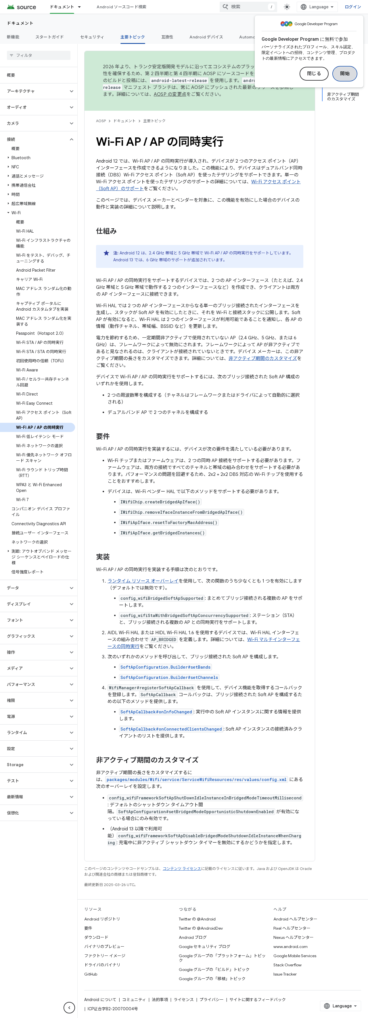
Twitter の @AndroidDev (201, 928)
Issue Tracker (285, 974)
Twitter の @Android (197, 919)
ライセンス (184, 999)
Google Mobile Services (294, 955)
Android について (100, 999)
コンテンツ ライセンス (182, 868)
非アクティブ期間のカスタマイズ (263, 358)
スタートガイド (49, 37)
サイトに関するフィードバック (257, 999)
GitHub (90, 974)
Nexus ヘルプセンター (293, 937)
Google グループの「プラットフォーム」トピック (222, 958)
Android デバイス (206, 37)
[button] (34, 91)
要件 (88, 928)
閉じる (314, 74)
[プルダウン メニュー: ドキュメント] (82, 7)
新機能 (13, 37)
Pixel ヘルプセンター (291, 928)
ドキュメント (62, 6)
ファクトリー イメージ (104, 955)
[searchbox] (38, 55)
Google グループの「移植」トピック (212, 978)
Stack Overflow (287, 965)
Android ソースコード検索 (121, 6)
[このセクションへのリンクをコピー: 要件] (115, 437)
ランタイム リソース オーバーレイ (143, 581)
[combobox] (248, 7)
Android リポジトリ (102, 919)
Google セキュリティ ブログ (204, 946)
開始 (345, 74)
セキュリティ (92, 37)
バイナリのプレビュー (104, 946)
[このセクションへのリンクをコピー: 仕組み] (122, 231)
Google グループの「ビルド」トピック (214, 969)
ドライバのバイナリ (102, 965)
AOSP (101, 120)
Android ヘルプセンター (295, 919)
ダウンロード (96, 937)
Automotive (251, 37)
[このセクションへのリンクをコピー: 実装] (115, 557)
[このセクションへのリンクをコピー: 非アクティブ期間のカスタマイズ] (204, 760)
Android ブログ (193, 937)
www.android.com (290, 946)
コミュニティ (134, 999)
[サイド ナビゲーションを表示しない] (69, 1007)
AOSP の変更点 (170, 94)
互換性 (167, 37)
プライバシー (212, 999)
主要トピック (132, 37)
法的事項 (160, 999)
